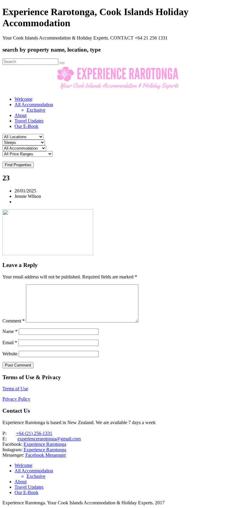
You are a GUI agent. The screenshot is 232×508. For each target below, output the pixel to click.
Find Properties (18, 165)
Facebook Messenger (45, 455)
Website (10, 353)
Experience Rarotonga (45, 444)
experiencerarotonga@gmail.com (49, 438)
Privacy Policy (16, 399)
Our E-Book (26, 126)
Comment (13, 320)
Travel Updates (29, 120)
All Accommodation (33, 104)
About (20, 115)
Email (9, 342)
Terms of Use (15, 388)
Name (10, 331)
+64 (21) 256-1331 (34, 433)
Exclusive (36, 110)
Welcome (23, 99)
